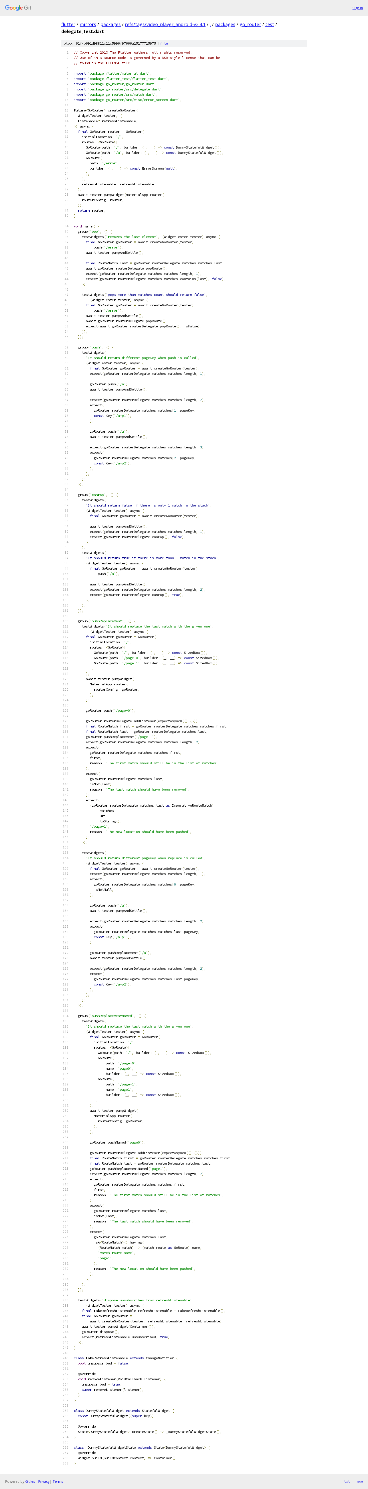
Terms (58, 1481)
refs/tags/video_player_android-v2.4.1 (165, 24)
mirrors (88, 24)
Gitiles (30, 1481)
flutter (68, 24)
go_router (250, 24)
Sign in (357, 8)
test (269, 24)
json (359, 1481)
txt (347, 1481)
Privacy (44, 1481)
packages (110, 24)
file (164, 43)
